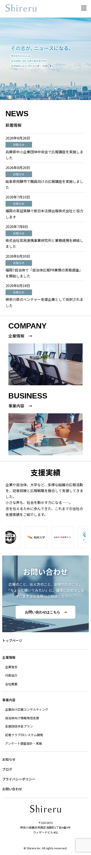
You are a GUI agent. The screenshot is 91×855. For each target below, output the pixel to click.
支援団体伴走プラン (19, 726)
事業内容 (8, 700)
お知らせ (8, 759)
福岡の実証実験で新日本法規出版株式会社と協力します (44, 213)
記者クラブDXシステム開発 (24, 735)
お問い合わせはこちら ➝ (46, 612)
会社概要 (11, 684)
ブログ (7, 769)
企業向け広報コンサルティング (26, 709)
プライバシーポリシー (18, 779)
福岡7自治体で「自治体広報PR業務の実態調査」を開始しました (44, 272)
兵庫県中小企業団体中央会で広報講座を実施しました (44, 154)
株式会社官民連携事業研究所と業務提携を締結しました (44, 243)
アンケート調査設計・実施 (23, 743)
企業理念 (11, 667)
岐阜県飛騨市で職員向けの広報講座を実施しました (44, 184)
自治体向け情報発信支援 (22, 718)
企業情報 (8, 657)
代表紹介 (11, 675)
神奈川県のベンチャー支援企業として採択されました (44, 302)
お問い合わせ (12, 789)
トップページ (12, 640)
